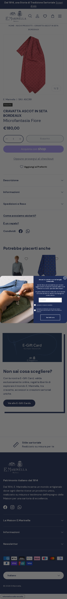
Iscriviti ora (50, 317)
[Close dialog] (65, 278)
